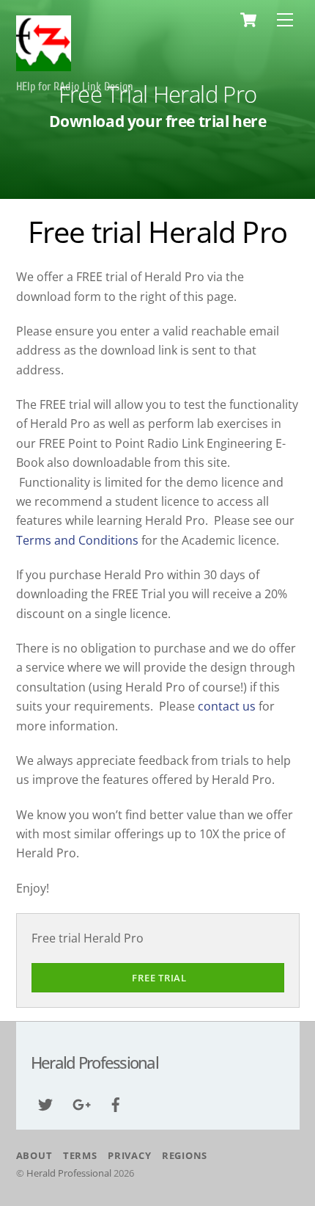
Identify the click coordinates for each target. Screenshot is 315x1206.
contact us (227, 706)
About (34, 1155)
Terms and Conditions (78, 540)
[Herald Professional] (43, 66)
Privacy (129, 1155)
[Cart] (248, 19)
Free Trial (159, 977)
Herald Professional (68, 1173)
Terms (80, 1155)
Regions (184, 1155)
